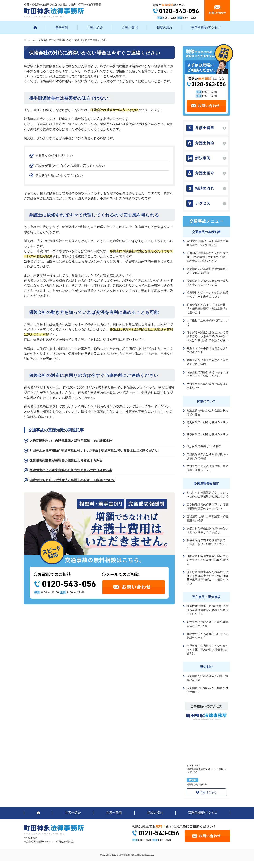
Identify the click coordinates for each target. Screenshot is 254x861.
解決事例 (61, 27)
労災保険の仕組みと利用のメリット (207, 424)
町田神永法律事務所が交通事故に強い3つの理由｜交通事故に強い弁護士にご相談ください (94, 450)
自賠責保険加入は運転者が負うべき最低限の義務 (207, 456)
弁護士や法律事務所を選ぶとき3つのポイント (207, 350)
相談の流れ (164, 27)
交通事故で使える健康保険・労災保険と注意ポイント (207, 468)
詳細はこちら (208, 792)
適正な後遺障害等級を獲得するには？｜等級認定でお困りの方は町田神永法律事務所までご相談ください (207, 577)
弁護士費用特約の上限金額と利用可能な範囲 (207, 412)
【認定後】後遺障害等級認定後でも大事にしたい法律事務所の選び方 (207, 560)
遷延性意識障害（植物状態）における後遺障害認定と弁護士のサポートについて (207, 609)
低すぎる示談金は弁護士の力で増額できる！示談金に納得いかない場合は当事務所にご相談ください (207, 336)
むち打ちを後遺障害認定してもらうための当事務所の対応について (207, 494)
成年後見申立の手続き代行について (207, 322)
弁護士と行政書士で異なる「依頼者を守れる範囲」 (207, 362)
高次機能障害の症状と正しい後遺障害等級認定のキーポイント (207, 506)
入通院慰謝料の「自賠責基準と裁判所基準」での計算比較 (71, 440)
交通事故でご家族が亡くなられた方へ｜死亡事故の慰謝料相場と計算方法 (207, 649)
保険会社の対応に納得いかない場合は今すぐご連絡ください (207, 374)
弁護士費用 (130, 27)
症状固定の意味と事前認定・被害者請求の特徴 (207, 518)
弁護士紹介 (95, 27)
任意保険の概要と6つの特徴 (204, 446)
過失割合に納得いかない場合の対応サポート (207, 689)
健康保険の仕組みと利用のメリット (207, 436)
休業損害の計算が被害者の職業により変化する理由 (66, 460)
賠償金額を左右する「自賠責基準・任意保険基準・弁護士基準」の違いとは (207, 308)
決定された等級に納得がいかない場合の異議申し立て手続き (207, 530)
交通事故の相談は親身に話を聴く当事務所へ (207, 386)
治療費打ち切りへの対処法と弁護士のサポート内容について (72, 480)
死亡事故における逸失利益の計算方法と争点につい (207, 623)
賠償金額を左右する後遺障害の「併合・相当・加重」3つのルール (207, 544)
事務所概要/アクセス (206, 27)
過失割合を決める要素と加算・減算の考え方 (207, 678)
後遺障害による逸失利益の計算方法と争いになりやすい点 (71, 470)
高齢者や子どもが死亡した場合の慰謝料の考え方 (207, 635)
